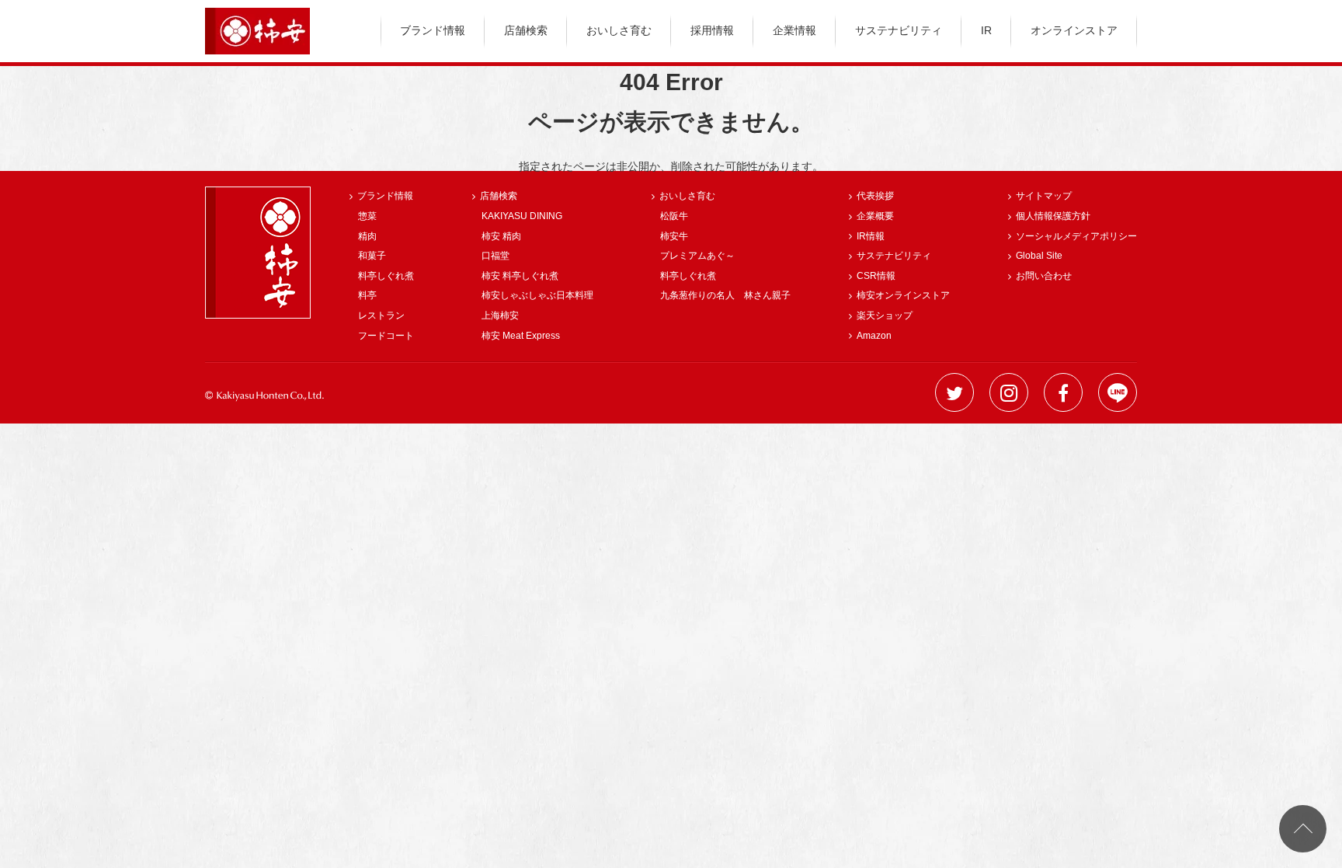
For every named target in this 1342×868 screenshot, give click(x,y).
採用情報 (712, 30)
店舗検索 (526, 30)
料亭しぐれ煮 (386, 275)
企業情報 (794, 30)
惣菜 (367, 216)
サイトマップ (1044, 195)
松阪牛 (674, 216)
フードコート (386, 335)
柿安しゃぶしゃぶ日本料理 (537, 295)
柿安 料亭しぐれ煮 (520, 275)
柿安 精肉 (501, 236)
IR (986, 30)
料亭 (367, 295)
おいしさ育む (619, 30)
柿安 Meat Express (521, 335)
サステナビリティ (898, 30)
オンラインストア (1074, 30)
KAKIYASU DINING (522, 216)
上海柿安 (500, 315)
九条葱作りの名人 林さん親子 (725, 295)
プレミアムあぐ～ (697, 255)
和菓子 (372, 255)
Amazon (874, 335)
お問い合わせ (1044, 275)
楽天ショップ (885, 315)
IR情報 (871, 236)
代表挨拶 (875, 195)
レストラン (381, 315)
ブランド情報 (432, 30)
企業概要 (875, 216)
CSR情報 (876, 275)
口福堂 (495, 255)
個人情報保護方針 (1053, 216)
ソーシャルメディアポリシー (1076, 236)
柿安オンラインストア (903, 295)
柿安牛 (674, 236)
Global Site (1039, 255)
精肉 (367, 236)
